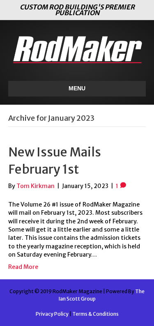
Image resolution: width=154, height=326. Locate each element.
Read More (23, 267)
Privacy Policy (52, 314)
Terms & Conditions (95, 314)
